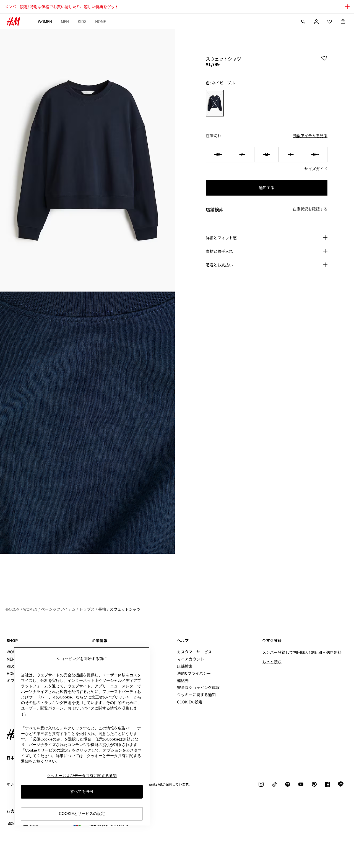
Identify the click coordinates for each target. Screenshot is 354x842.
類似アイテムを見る (310, 135)
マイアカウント (190, 659)
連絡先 (183, 680)
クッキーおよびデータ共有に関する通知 (82, 775)
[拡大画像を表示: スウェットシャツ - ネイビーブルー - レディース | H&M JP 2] (87, 423)
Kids (82, 21)
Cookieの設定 (189, 702)
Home (100, 21)
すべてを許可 (81, 791)
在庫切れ (213, 135)
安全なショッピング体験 (198, 687)
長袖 (102, 609)
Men (65, 21)
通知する (266, 187)
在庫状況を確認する (310, 209)
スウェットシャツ (125, 609)
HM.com (12, 609)
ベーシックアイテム (58, 609)
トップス (87, 609)
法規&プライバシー (194, 673)
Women (45, 21)
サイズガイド (315, 168)
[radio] (215, 103)
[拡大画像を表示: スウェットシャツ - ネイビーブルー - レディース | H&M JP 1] (87, 160)
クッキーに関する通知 (196, 694)
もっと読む (272, 661)
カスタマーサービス (194, 651)
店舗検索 (184, 666)
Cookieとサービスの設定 (82, 814)
